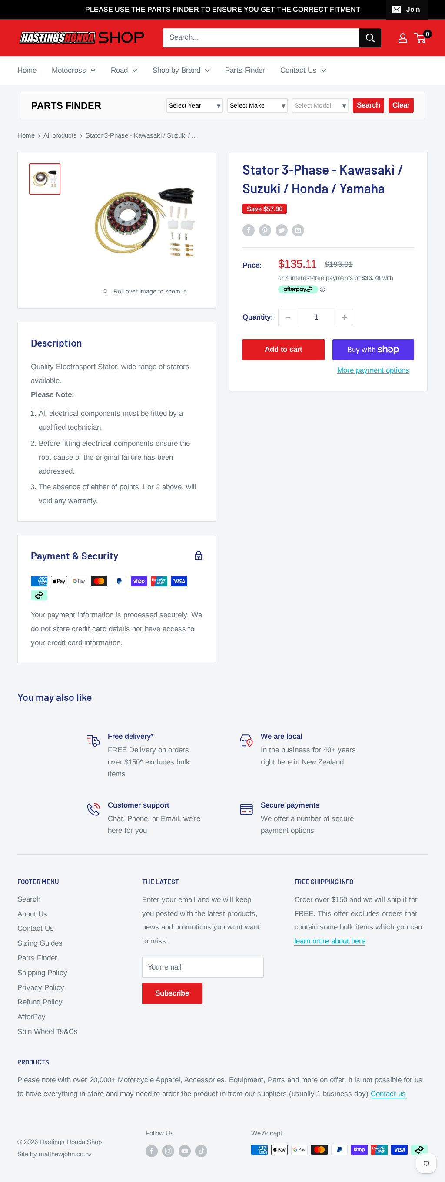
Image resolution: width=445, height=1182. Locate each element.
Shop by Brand (176, 70)
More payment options (373, 370)
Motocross (69, 70)
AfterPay (31, 1017)
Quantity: (257, 317)
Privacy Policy (40, 987)
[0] (420, 38)
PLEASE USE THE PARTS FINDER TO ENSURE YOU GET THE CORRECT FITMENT (222, 9)
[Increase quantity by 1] (344, 317)
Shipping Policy (42, 973)
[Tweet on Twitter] (282, 230)
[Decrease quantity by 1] (288, 317)
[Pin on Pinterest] (265, 230)
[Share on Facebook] (248, 230)
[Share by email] (298, 230)
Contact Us (298, 70)
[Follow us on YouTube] (185, 1151)
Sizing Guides (40, 943)
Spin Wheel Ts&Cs (47, 1031)
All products (60, 135)
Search (28, 899)
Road (119, 70)
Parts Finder (245, 70)
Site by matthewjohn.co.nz (54, 1154)
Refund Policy (40, 1002)
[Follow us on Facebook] (152, 1151)
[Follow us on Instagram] (168, 1151)
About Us (32, 914)
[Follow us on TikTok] (201, 1151)
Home (27, 70)
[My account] (403, 38)
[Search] (370, 37)
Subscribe (172, 993)
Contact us (388, 1094)
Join (413, 9)
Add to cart (283, 349)
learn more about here (329, 941)
